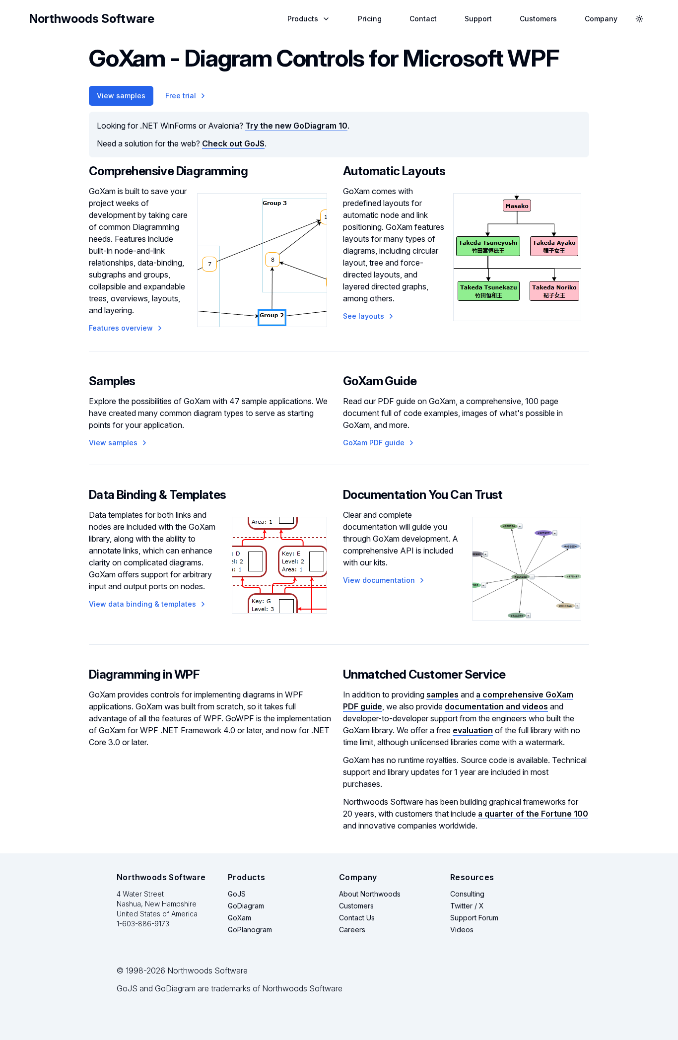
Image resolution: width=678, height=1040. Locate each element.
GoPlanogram (250, 929)
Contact (423, 18)
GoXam (239, 917)
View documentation (379, 580)
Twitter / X (467, 905)
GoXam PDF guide (374, 442)
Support (478, 18)
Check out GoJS (233, 143)
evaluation (473, 730)
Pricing (370, 18)
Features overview (121, 328)
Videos (462, 929)
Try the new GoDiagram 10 (296, 126)
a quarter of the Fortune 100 (533, 814)
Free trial (180, 95)
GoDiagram (246, 905)
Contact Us (357, 917)
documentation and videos (496, 706)
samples (442, 694)
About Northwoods (370, 894)
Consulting (467, 894)
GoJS (237, 894)
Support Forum (474, 917)
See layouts (363, 316)
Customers (538, 18)
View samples (121, 95)
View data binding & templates (142, 604)
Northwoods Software (91, 18)
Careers (352, 929)
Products (302, 18)
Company (601, 18)
